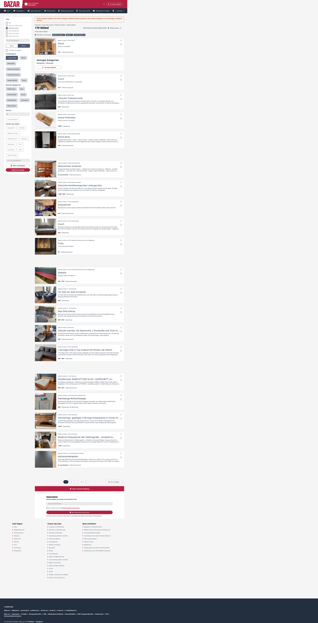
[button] (31, 4)
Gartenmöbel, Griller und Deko (58, 560)
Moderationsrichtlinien (55, 614)
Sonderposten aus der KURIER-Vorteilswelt (100, 551)
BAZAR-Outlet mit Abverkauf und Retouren (100, 530)
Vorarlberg (17, 548)
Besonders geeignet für (13, 85)
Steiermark (17, 539)
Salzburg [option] (24, 139)
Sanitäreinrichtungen (55, 533)
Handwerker (41, 63)
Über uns (7, 614)
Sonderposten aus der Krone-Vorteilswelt (100, 548)
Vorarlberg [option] (11, 150)
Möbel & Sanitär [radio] (14, 28)
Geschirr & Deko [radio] (14, 33)
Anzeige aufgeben (50, 67)
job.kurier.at (26, 610)
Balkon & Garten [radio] (14, 36)
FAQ (107, 614)
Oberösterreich (18, 533)
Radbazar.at (94, 545)
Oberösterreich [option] (12, 139)
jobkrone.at (36, 610)
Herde (51, 572)
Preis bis (8, 110)
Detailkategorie (11, 54)
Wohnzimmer (11, 106)
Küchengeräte (53, 554)
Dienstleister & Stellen (103, 11)
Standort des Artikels (12, 124)
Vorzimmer (24, 100)
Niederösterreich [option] (13, 133)
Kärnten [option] (21, 128)
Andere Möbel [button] (78, 35)
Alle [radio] (10, 23)
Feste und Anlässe (54, 539)
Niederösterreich (19, 530)
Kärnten (16, 542)
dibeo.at (8, 610)
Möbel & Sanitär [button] (58, 35)
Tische (24, 80)
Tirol (15, 545)
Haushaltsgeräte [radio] (14, 31)
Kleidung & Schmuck (67, 11)
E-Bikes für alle (95, 542)
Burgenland (17, 551)
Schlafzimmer (11, 100)
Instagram (39, 622)
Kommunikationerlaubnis (12, 616)
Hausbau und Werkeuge (56, 527)
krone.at (61, 610)
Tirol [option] (20, 144)
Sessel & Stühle (12, 80)
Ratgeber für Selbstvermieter (99, 527)
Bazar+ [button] (68, 35)
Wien (15, 527)
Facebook (32, 622)
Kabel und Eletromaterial (56, 566)
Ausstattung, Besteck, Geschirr (58, 536)
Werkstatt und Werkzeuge (57, 530)
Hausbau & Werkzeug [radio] (15, 25)
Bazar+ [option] (24, 46)
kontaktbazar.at (71, 610)
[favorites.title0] (104, 4)
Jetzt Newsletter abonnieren (80, 512)
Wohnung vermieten (96, 539)
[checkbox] (18, 50)
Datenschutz (99, 614)
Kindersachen (50, 11)
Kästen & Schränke (13, 69)
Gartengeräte (53, 542)
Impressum (16, 614)
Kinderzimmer (11, 95)
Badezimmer (11, 89)
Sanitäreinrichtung (13, 75)
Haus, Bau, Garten (84, 11)
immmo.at (45, 610)
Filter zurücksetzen (19, 166)
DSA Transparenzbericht (86, 614)
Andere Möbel (11, 58)
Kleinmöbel (10, 63)
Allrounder (49, 63)
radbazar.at (16, 610)
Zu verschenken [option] (12, 119)
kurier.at (53, 610)
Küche (23, 95)
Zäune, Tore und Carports (57, 577)
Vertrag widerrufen (35, 614)
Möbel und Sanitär (54, 545)
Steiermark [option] (11, 144)
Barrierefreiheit (71, 614)
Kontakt (24, 614)
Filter (7, 19)
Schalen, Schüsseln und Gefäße (58, 574)
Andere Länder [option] (12, 155)
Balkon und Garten (55, 563)
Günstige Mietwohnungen (98, 533)
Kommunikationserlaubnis (71, 508)
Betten (23, 58)
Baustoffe (52, 548)
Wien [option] (20, 150)
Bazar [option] (12, 46)
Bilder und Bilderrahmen (56, 557)
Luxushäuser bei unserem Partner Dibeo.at (100, 536)
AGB (45, 614)
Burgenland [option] (11, 128)
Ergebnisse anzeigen (18, 170)
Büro (21, 89)
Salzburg (16, 536)
